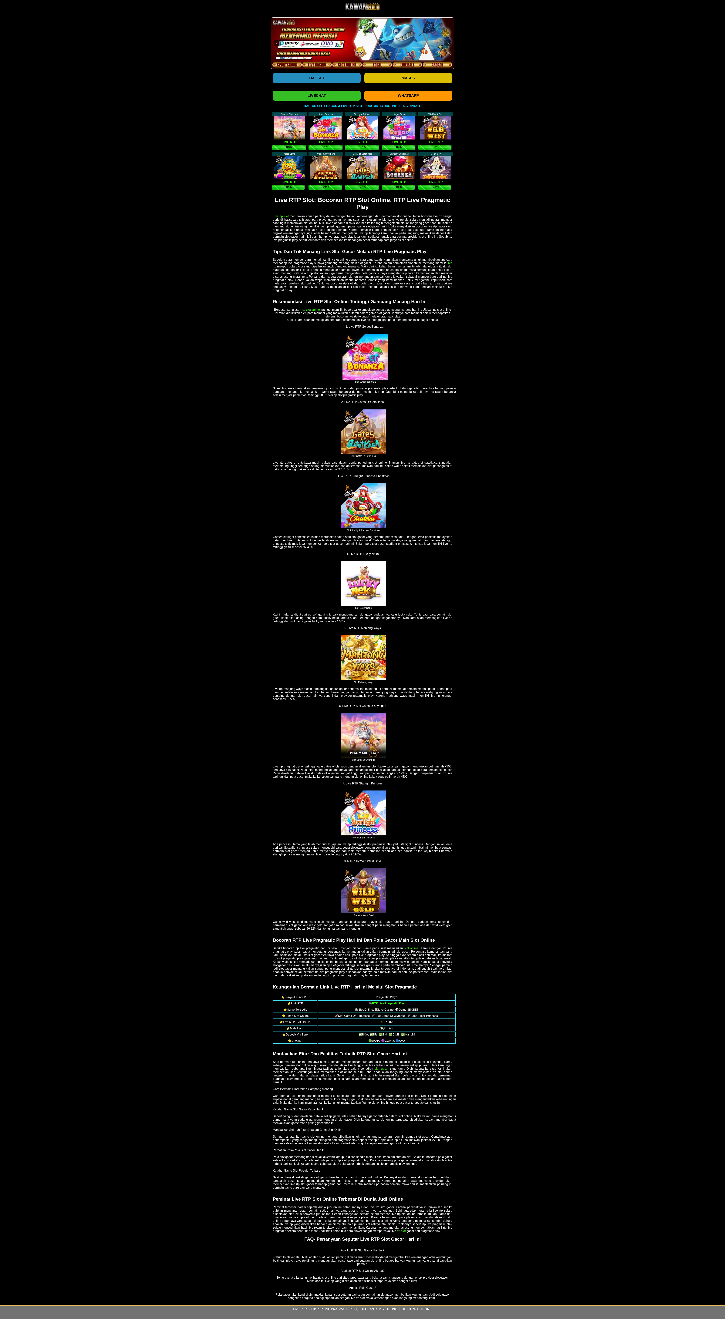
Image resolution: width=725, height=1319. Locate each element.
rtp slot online (311, 309)
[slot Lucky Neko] (363, 583)
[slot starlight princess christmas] (363, 505)
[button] (277, 43)
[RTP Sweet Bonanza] (365, 356)
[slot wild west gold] (363, 890)
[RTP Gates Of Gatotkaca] (363, 431)
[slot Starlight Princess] (363, 812)
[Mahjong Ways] (363, 657)
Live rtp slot (281, 216)
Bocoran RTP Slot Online (380, 1309)
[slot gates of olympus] (363, 735)
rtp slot (401, 1231)
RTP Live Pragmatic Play (337, 1309)
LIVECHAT (317, 95)
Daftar (316, 78)
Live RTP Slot (304, 1309)
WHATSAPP (408, 95)
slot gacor (381, 1068)
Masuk (408, 78)
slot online (411, 948)
